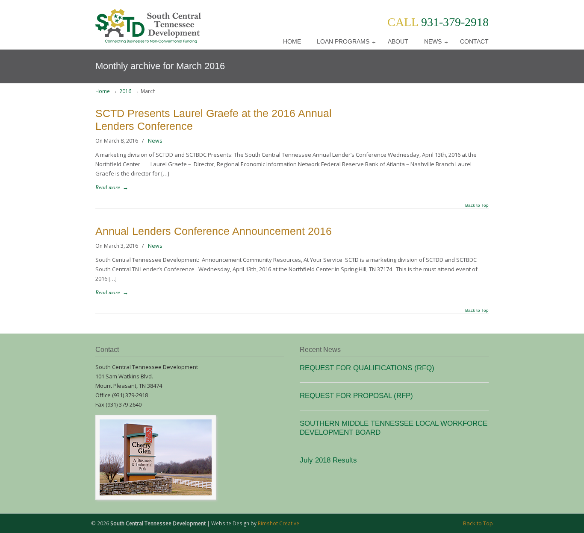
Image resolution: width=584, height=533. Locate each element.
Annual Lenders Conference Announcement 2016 (213, 231)
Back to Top (477, 205)
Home (102, 91)
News (155, 140)
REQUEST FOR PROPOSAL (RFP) (356, 395)
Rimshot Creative (278, 523)
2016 (125, 91)
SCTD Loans (148, 23)
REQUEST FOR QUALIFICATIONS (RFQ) (367, 367)
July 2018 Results (328, 460)
